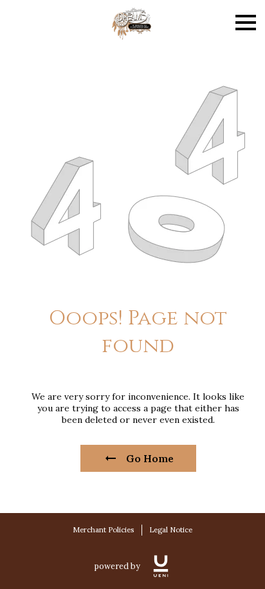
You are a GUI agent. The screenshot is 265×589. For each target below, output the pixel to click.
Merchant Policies (103, 529)
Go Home (150, 458)
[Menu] (245, 22)
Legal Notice (170, 529)
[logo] (160, 566)
